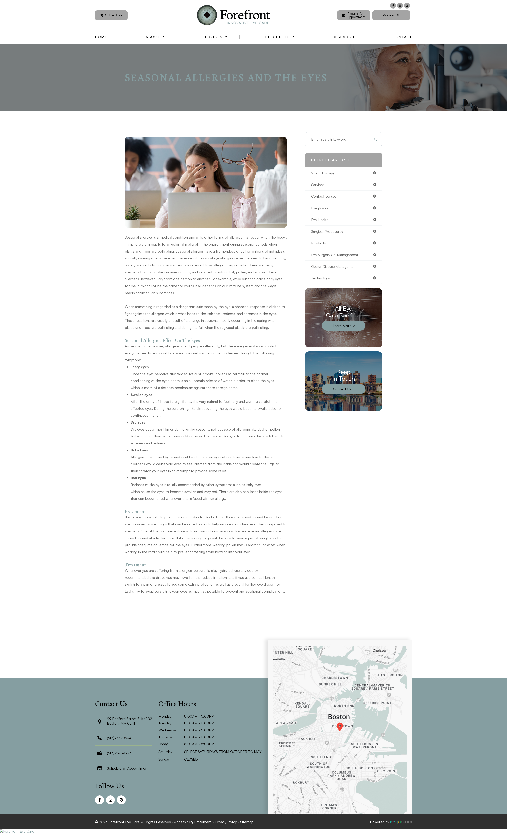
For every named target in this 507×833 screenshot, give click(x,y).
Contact (402, 37)
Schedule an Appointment (128, 768)
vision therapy (323, 173)
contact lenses (323, 196)
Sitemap (246, 822)
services (317, 184)
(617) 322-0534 (119, 738)
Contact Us (342, 389)
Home (101, 37)
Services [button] (212, 37)
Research (343, 37)
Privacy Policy (226, 822)
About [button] (153, 37)
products (318, 243)
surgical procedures (327, 231)
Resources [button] (277, 37)
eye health (319, 219)
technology (320, 278)
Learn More (342, 325)
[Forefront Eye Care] (253, 831)
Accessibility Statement (193, 822)
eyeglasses (319, 208)
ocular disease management (334, 266)
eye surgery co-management (334, 255)
